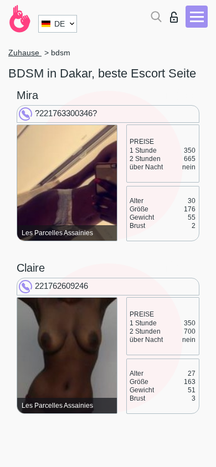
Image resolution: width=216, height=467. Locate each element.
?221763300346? (66, 113)
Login (176, 14)
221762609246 (61, 285)
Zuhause (25, 52)
